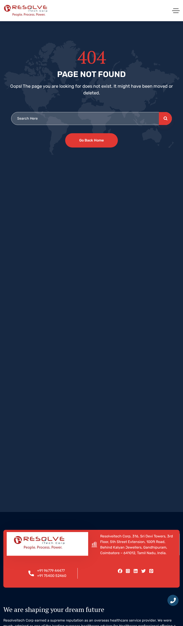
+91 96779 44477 (51, 570)
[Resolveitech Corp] (25, 10)
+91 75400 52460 (51, 576)
